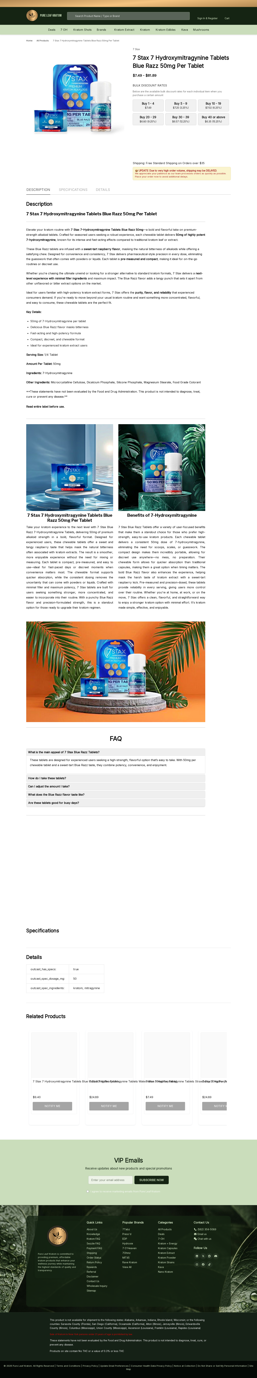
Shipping (92, 1252)
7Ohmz (126, 1252)
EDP (124, 1238)
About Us (92, 1229)
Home (29, 40)
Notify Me (52, 1106)
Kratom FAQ (93, 1238)
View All (126, 1267)
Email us (202, 1234)
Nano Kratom (165, 1271)
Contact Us (93, 1281)
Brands (101, 29)
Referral (91, 1271)
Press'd (126, 1234)
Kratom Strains (166, 1262)
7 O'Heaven (129, 1248)
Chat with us (204, 1238)
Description (38, 190)
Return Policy (94, 1262)
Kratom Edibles (166, 29)
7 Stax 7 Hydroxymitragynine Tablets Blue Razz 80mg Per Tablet (75, 1081)
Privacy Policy (90, 1365)
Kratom (145, 29)
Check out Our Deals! (154, 3)
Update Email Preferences (114, 1365)
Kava (184, 29)
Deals (51, 29)
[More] (69, 30)
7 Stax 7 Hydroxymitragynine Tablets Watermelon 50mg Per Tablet (133, 1081)
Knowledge (93, 1234)
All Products (165, 1229)
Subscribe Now (151, 1180)
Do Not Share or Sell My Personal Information (222, 1365)
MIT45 (126, 1257)
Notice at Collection (184, 1365)
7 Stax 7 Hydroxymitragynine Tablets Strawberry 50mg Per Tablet (189, 1081)
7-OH (161, 1238)
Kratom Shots (82, 29)
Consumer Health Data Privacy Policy (151, 1365)
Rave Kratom (129, 1262)
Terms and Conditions (68, 1365)
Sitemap (91, 1290)
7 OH (63, 29)
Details (103, 190)
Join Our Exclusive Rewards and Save (173, 3)
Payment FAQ (94, 1248)
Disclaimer (92, 1276)
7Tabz (126, 1229)
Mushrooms (201, 29)
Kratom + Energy (167, 1243)
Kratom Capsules (167, 1248)
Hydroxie (127, 1243)
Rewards (92, 1267)
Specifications (73, 190)
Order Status (94, 1257)
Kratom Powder (167, 1257)
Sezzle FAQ (93, 1243)
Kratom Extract (124, 29)
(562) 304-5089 (206, 1229)
